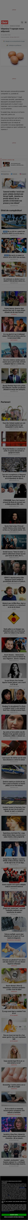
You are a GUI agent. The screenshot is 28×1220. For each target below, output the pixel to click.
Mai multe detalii (22, 1187)
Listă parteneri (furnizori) (5, 1211)
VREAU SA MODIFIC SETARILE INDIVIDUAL (14, 1217)
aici (8, 1195)
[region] (14, 1198)
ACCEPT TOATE (14, 1214)
